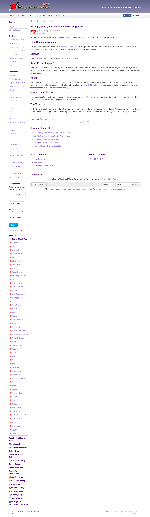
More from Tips (39, 162)
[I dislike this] (88, 121)
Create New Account (111, 179)
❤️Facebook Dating (16, 345)
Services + (16, 58)
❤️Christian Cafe (15, 250)
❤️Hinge (12, 363)
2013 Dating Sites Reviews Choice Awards (49, 139)
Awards (14, 43)
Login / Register (22, 15)
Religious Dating (18, 460)
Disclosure (138, 511)
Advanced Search (16, 101)
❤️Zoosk (13, 246)
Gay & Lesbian (17, 477)
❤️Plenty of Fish (15, 407)
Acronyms (13, 130)
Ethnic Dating (14, 464)
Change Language (16, 173)
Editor (49, 32)
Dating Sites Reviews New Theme (46, 142)
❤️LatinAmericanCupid (17, 378)
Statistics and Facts (16, 119)
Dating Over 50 (15, 451)
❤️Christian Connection (18, 330)
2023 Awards (16, 498)
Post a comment (39, 184)
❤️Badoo (13, 312)
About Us (14, 62)
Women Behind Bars (69, 46)
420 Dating (42, 85)
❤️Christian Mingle (16, 254)
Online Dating (42, 21)
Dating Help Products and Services (18, 502)
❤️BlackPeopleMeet (17, 319)
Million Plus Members (18, 447)
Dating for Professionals (14, 472)
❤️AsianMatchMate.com (18, 294)
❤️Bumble (13, 323)
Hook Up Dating (17, 487)
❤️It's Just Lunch (16, 371)
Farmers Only (95, 97)
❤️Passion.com (15, 308)
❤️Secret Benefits (16, 283)
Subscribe (15, 177)
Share (127, 15)
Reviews (33, 15)
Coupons (13, 90)
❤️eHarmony (14, 242)
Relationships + (17, 47)
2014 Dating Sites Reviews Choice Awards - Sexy (52, 132)
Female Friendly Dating (16, 455)
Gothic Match (93, 85)
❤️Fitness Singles (16, 272)
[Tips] (33, 34)
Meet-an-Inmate (36, 49)
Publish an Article (16, 152)
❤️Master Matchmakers (18, 382)
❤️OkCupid (13, 396)
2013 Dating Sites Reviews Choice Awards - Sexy (52, 136)
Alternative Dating (16, 491)
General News (49, 119)
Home (12, 15)
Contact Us (66, 15)
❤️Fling (12, 301)
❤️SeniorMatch (15, 418)
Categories (41, 15)
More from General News (43, 165)
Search (13, 225)
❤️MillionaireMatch (16, 393)
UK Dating (15, 484)
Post (137, 15)
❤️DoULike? (14, 341)
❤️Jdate (12, 257)
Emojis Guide (14, 137)
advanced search (15, 30)
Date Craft (40, 99)
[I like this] (81, 121)
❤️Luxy (12, 279)
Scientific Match (74, 58)
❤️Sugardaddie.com (16, 426)
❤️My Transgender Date (18, 275)
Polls (11, 112)
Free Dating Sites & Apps (17, 439)
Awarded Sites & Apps (17, 86)
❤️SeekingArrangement (18, 415)
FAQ (11, 126)
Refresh (135, 184)
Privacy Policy (129, 511)
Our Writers (13, 144)
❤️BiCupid (13, 316)
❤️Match (13, 385)
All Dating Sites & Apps (18, 239)
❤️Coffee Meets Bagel (17, 338)
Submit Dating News (17, 155)
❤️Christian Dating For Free (19, 334)
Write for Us (14, 148)
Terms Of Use (119, 511)
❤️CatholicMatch (15, 327)
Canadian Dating (18, 480)
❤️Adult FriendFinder (17, 287)
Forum (57, 15)
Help (12, 65)
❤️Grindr (13, 352)
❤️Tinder (13, 433)
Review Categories (16, 79)
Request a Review (16, 162)
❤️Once (12, 400)
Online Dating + (17, 51)
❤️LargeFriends (15, 374)
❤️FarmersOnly (15, 349)
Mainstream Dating (17, 444)
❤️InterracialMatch (16, 367)
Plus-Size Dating (16, 467)
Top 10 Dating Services (18, 82)
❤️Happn (13, 356)
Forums (12, 108)
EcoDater (62, 82)
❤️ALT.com (14, 290)
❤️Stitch (13, 422)
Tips (51, 21)
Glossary (13, 133)
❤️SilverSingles (15, 264)
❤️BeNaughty (14, 297)
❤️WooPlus (14, 268)
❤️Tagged (13, 429)
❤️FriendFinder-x (15, 305)
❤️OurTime (13, 404)
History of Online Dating (18, 122)
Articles (50, 15)
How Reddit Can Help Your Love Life (47, 146)
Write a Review (15, 166)
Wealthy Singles (17, 494)
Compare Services (16, 97)
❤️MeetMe (13, 389)
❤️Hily (12, 360)
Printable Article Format (98, 159)
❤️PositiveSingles (16, 411)
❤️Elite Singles (15, 261)
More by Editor (39, 159)
